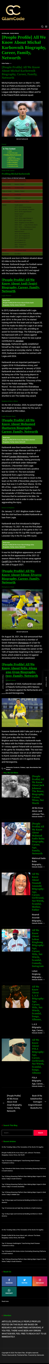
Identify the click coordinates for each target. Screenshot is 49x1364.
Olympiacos (23, 643)
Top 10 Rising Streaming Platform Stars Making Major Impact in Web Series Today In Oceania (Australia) (24, 1185)
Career (10, 151)
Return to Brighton (13, 162)
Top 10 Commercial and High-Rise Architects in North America (21, 1208)
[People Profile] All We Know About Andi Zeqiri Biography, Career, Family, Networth (21, 285)
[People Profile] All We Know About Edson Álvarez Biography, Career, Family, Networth (21, 576)
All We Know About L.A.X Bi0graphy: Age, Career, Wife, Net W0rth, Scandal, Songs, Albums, (38, 1003)
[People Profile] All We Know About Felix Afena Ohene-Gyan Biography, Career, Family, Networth (20, 670)
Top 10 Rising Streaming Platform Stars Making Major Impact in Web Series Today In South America (24, 1178)
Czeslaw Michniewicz (18, 456)
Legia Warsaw (11, 157)
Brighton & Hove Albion (14, 159)
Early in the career (13, 153)
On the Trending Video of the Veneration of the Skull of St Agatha (22, 1147)
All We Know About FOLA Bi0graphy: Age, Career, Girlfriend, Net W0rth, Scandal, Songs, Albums (38, 1056)
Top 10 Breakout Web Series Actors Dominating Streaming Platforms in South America (24, 1170)
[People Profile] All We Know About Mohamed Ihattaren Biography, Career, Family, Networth (20, 426)
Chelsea (22, 767)
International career (13, 166)
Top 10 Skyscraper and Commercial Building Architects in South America (22, 1201)
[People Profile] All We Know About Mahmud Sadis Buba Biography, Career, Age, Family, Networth (38, 838)
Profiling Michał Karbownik (12, 155)
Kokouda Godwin (37, 816)
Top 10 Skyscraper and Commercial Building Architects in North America (22, 1215)
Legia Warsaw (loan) (13, 160)
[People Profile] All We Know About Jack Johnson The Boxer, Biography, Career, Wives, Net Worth (38, 790)
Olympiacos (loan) (13, 164)
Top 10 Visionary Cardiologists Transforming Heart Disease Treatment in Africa (21, 1162)
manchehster (34, 767)
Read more (5, 1301)
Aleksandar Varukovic (12, 767)
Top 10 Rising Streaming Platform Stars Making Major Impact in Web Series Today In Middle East (24, 1193)
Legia (27, 767)
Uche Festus (5, 63)
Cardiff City (7, 561)
